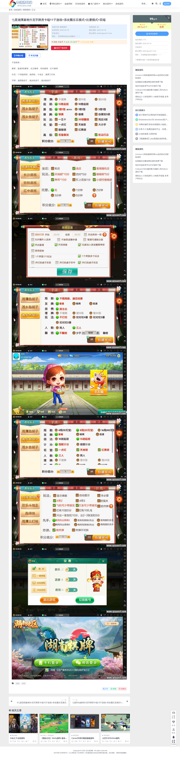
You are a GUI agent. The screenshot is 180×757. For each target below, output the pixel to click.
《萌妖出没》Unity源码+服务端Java (53, 739)
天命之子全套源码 (17, 738)
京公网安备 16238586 (76, 753)
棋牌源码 (26, 9)
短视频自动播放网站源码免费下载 (149, 82)
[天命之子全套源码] (23, 723)
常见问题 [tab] (34, 55)
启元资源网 (89, 751)
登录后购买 (153, 34)
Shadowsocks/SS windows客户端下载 (156, 119)
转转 (23, 683)
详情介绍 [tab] (19, 55)
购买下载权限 (61, 48)
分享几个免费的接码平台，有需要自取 (155, 129)
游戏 (17, 683)
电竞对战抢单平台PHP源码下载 (148, 86)
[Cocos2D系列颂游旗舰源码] (84, 723)
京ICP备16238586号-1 (61, 753)
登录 (168, 4)
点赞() (123, 689)
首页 (45, 3)
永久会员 (163, 25)
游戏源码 (119, 3)
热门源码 (94, 3)
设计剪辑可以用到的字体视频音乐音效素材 (157, 114)
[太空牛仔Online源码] (115, 723)
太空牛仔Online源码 (111, 738)
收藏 (114, 689)
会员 (143, 25)
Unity (44, 735)
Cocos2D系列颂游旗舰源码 (83, 738)
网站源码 (56, 3)
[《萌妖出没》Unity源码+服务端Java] (54, 723)
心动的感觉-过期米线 (148, 133)
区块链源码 (80, 3)
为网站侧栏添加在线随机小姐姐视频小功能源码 (159, 124)
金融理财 (68, 3)
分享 (106, 689)
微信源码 (107, 3)
